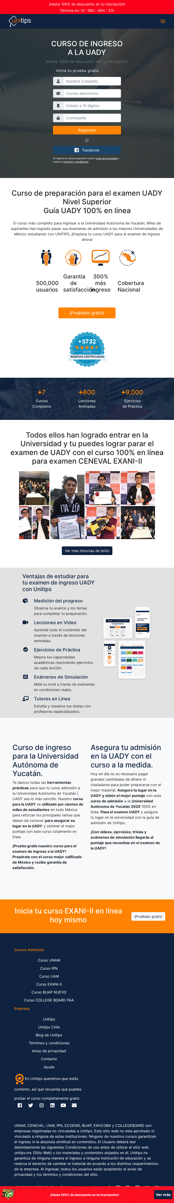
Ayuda (49, 1067)
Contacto (49, 1059)
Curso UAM (49, 976)
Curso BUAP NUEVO (48, 992)
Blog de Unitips (49, 1035)
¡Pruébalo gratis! (87, 313)
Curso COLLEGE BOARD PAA (49, 1000)
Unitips (49, 1019)
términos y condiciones (75, 161)
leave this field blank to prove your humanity (25, 34)
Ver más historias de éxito (87, 550)
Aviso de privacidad (49, 1051)
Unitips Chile (49, 1027)
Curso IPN (49, 968)
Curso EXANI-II (49, 984)
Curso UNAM (49, 960)
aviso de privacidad (106, 158)
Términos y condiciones (49, 1043)
